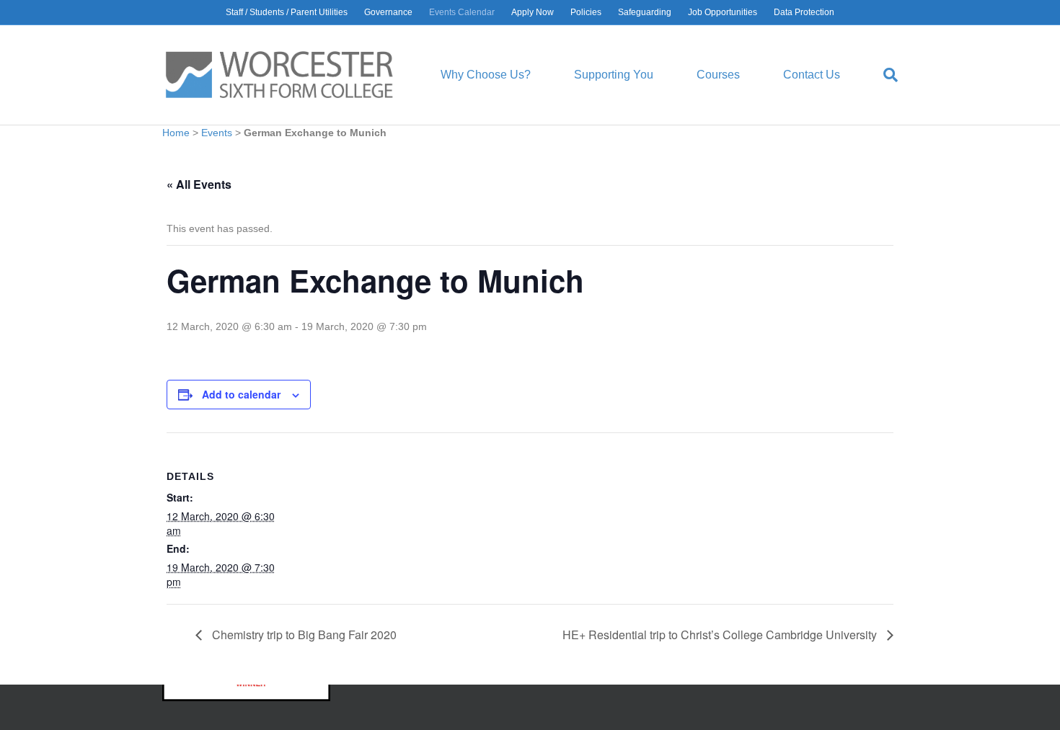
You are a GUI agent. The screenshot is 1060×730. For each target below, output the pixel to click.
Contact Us (811, 74)
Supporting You (613, 74)
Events (216, 132)
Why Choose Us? (486, 74)
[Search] (880, 75)
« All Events (199, 184)
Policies (585, 12)
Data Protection (804, 12)
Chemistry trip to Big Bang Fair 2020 (303, 634)
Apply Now (532, 12)
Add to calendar (241, 394)
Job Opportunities (722, 12)
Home (176, 132)
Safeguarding (644, 12)
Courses (718, 74)
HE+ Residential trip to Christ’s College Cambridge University (721, 634)
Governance (388, 12)
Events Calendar (462, 12)
